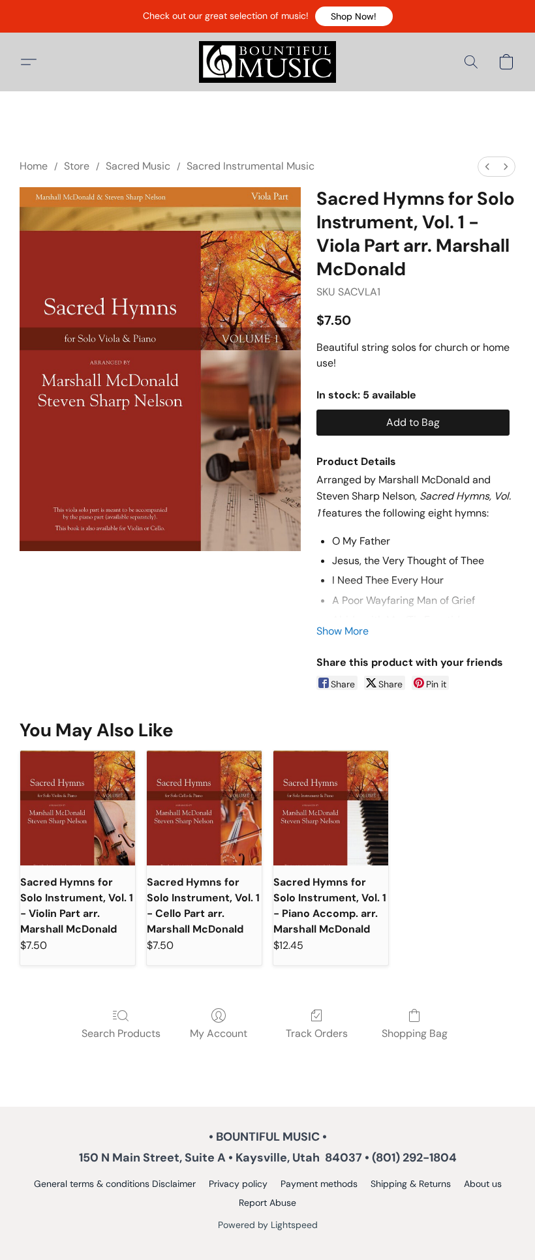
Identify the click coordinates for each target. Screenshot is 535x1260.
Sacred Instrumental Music (250, 166)
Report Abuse (267, 1202)
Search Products (121, 1033)
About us (483, 1184)
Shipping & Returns (411, 1184)
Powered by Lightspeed (268, 1225)
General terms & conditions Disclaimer (115, 1184)
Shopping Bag (415, 1033)
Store (76, 166)
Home (34, 166)
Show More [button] (342, 631)
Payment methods (319, 1184)
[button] (354, 16)
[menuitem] (487, 166)
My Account (218, 1033)
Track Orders (317, 1033)
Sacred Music (138, 166)
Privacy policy (238, 1184)
